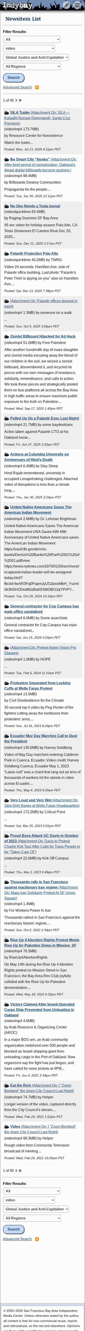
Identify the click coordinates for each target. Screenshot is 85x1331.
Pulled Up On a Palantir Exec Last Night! (44, 418)
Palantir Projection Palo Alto (34, 253)
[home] (42, 5)
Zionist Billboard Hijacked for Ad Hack (42, 336)
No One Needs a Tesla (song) (35, 206)
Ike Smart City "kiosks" (40, 164)
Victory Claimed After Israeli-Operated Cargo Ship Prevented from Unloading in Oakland (39, 1009)
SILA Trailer (37, 118)
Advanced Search (17, 87)
